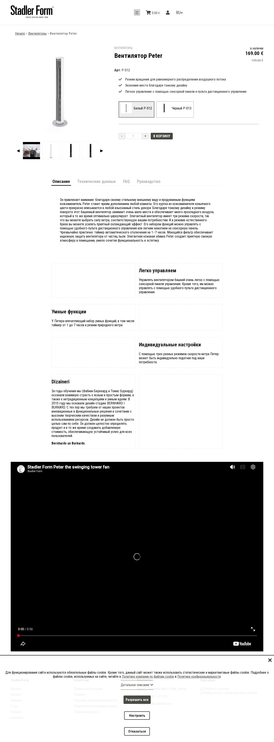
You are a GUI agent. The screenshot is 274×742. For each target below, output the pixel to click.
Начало (20, 33)
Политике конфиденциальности (199, 692)
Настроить (137, 723)
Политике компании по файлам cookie (148, 692)
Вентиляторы (37, 33)
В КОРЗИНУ (161, 136)
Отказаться (137, 734)
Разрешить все (137, 713)
